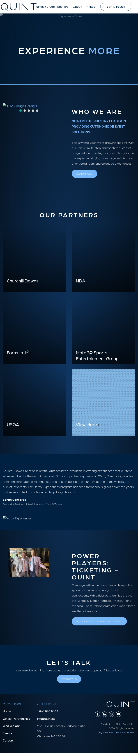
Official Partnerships (16, 718)
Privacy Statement (125, 732)
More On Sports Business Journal (99, 621)
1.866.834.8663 (47, 711)
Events (7, 733)
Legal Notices (105, 732)
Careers (8, 740)
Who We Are (11, 725)
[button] (18, 8)
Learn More (84, 173)
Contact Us (69, 679)
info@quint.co (46, 718)
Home (7, 711)
